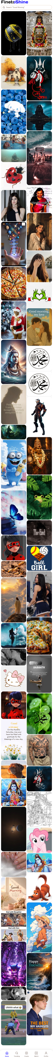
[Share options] (23, 14)
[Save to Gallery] (23, 19)
